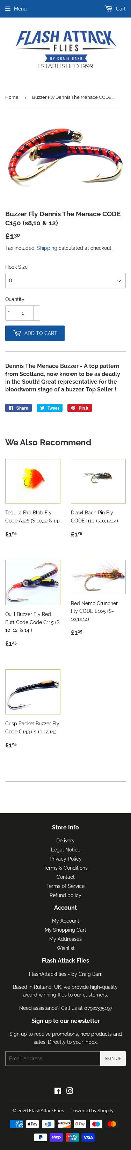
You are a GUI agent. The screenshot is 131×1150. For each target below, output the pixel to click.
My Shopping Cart (65, 930)
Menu (20, 9)
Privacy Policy (66, 859)
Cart (120, 9)
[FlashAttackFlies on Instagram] (69, 1092)
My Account (65, 921)
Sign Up (113, 1058)
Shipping (47, 248)
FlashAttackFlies (46, 1110)
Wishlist (66, 948)
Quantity (14, 299)
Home (12, 97)
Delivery (65, 840)
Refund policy (65, 895)
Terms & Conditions (66, 868)
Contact (66, 877)
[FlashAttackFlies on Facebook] (57, 1092)
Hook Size (16, 267)
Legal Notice (65, 850)
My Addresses (65, 939)
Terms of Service (65, 886)
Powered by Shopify (92, 1110)
